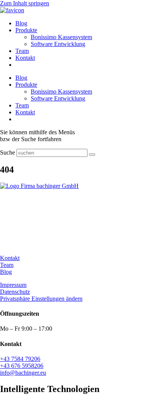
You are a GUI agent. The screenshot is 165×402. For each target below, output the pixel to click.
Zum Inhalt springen (24, 3)
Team (22, 51)
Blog (21, 23)
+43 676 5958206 (21, 365)
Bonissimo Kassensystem (61, 37)
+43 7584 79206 (20, 359)
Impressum (13, 285)
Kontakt (25, 57)
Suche (7, 152)
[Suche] (92, 154)
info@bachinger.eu (23, 372)
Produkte (26, 30)
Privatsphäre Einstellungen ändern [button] (41, 298)
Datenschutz (15, 291)
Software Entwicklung (58, 44)
